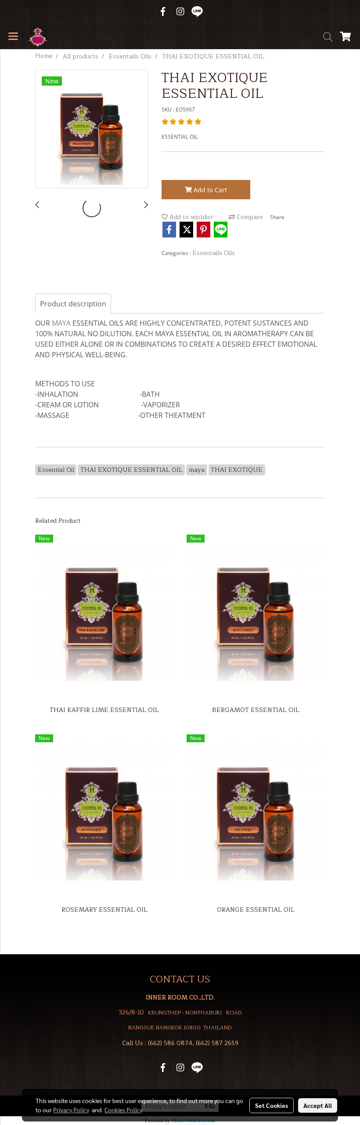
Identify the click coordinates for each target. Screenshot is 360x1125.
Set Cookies (271, 1105)
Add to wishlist (190, 217)
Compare (249, 217)
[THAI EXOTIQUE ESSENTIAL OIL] (92, 129)
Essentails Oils (213, 253)
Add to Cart (209, 190)
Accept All (317, 1105)
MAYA (61, 323)
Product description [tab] (73, 304)
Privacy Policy (71, 1110)
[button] (325, 37)
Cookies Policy (123, 1110)
